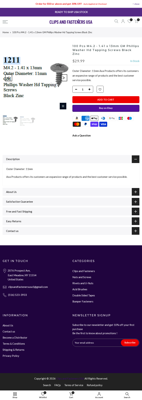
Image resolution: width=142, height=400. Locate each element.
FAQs (57, 385)
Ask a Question (81, 135)
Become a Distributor (15, 337)
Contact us (9, 331)
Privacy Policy (11, 355)
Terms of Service (73, 385)
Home (6, 32)
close (136, 4)
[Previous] (8, 77)
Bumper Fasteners (82, 301)
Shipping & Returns (13, 349)
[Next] (63, 77)
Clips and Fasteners (83, 271)
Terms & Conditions (14, 343)
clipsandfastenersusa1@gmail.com (28, 286)
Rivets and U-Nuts (82, 283)
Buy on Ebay (106, 107)
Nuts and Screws (81, 277)
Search (47, 385)
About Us (8, 325)
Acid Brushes (79, 289)
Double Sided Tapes (83, 295)
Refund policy (95, 385)
